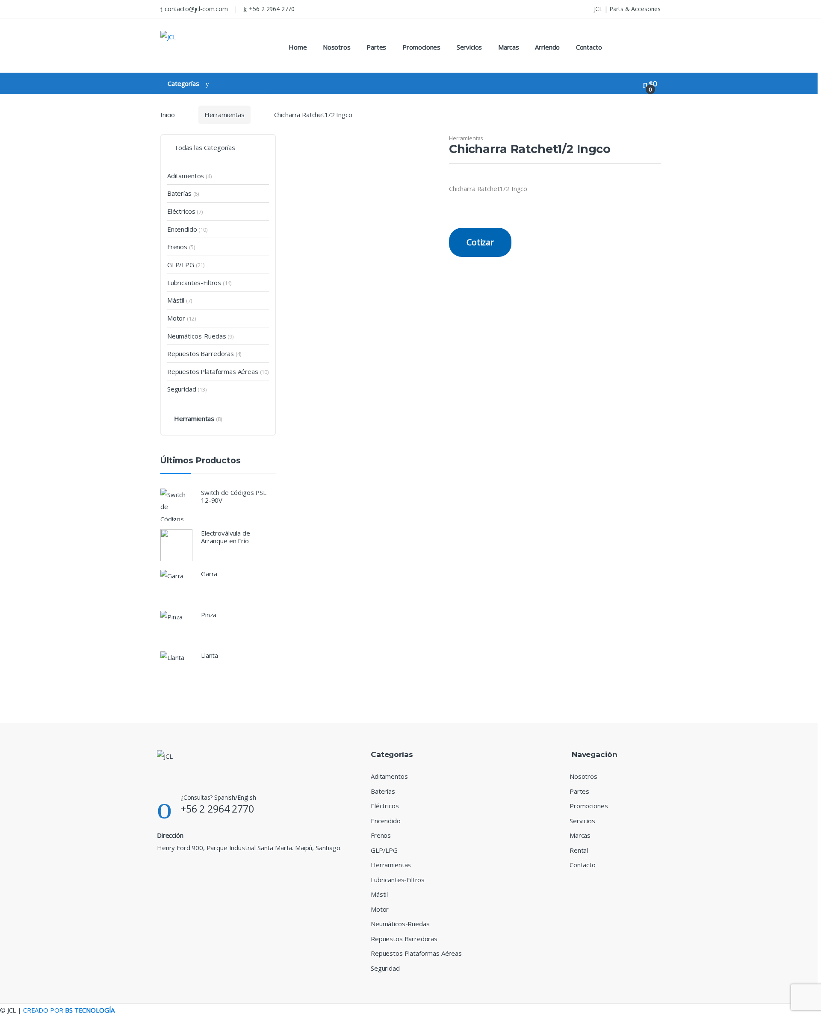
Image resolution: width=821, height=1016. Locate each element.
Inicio (167, 114)
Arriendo (547, 47)
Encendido (182, 229)
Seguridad (181, 389)
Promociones (421, 47)
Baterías (179, 193)
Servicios (469, 47)
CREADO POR (69, 1010)
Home (298, 47)
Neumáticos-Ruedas (196, 336)
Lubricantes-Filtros (194, 282)
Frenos (177, 246)
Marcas (508, 47)
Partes (376, 47)
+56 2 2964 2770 (272, 9)
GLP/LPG (180, 264)
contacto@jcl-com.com (196, 9)
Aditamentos (185, 175)
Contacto (589, 47)
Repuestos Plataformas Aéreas (212, 371)
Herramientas (224, 114)
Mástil (175, 300)
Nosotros (337, 47)
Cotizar (480, 242)
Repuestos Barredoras (200, 353)
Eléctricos (181, 211)
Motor (176, 318)
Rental (579, 850)
